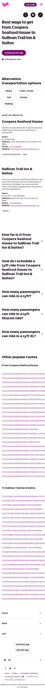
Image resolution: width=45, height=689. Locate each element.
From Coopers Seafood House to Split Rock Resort (23, 373)
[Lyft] (5, 4)
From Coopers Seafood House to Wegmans (20, 429)
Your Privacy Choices (12, 677)
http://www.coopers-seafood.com (24, 149)
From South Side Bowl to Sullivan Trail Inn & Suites (23, 573)
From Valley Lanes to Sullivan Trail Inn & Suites (21, 504)
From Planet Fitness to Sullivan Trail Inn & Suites (22, 539)
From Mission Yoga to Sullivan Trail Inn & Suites (22, 547)
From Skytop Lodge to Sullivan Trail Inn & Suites (22, 509)
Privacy (14, 673)
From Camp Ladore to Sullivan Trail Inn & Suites (22, 530)
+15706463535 (15, 203)
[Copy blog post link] (40, 15)
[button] (41, 4)
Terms (7, 673)
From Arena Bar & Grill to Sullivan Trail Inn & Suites (23, 577)
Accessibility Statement (29, 673)
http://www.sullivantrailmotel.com (24, 205)
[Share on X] (25, 15)
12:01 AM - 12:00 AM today (14, 196)
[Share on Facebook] (33, 15)
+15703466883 (15, 146)
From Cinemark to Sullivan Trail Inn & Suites (20, 568)
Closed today (9, 139)
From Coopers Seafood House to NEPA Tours (21, 442)
